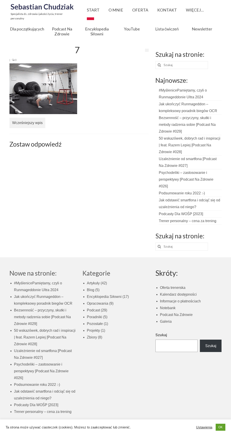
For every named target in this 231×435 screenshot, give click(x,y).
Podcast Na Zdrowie (176, 315)
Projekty (93, 330)
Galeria (166, 321)
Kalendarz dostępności (178, 294)
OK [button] (220, 427)
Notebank (168, 308)
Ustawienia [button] (204, 427)
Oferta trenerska (172, 288)
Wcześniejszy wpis (27, 123)
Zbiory (92, 337)
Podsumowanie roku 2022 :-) (182, 193)
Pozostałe (95, 324)
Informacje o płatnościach (180, 301)
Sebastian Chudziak (42, 6)
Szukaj (161, 335)
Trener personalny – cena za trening (187, 221)
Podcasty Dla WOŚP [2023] (181, 214)
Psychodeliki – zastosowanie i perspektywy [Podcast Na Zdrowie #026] (186, 179)
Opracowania (97, 303)
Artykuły (93, 283)
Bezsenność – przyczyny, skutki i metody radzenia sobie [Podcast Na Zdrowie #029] (187, 124)
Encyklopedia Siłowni (104, 297)
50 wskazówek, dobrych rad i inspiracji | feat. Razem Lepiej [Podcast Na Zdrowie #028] (189, 145)
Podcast (93, 310)
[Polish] (90, 17)
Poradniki (94, 317)
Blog (90, 290)
